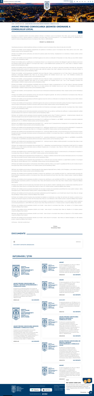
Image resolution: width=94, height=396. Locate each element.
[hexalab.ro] (45, 393)
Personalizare (83, 392)
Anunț (61, 262)
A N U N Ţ (62, 300)
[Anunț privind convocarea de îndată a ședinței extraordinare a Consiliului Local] (23, 271)
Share (80, 32)
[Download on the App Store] (46, 389)
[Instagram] (90, 1)
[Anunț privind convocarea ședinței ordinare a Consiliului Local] (23, 313)
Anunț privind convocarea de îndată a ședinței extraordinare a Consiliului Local (25, 285)
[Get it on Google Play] (35, 389)
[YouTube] (92, 1)
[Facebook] (88, 1)
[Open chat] (91, 393)
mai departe (35, 300)
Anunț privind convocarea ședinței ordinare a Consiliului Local (25, 326)
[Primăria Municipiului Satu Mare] (47, 6)
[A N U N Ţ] (49, 306)
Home (13, 23)
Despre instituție (19, 23)
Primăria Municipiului (12, 1)
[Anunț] (49, 268)
